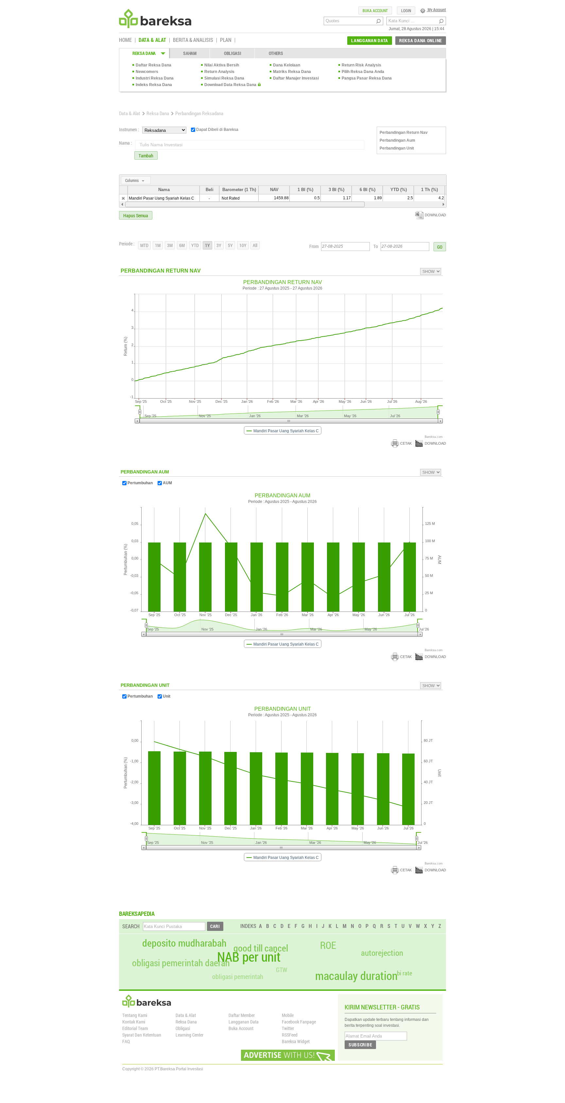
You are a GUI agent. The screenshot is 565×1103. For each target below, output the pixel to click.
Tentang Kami (134, 1015)
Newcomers (147, 71)
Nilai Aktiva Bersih (221, 65)
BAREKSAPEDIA (137, 913)
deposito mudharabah (184, 943)
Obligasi (183, 1028)
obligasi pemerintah (237, 976)
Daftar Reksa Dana (153, 65)
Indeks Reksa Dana (154, 84)
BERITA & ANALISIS (193, 40)
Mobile (288, 1015)
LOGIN (406, 10)
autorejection (382, 953)
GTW (281, 970)
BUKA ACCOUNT (375, 10)
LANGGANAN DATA (369, 40)
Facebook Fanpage (299, 1022)
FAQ (126, 1041)
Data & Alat (129, 113)
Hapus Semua (135, 215)
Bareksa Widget (296, 1041)
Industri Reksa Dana (155, 78)
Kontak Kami (133, 1022)
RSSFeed (290, 1035)
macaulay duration (356, 975)
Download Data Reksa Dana (230, 84)
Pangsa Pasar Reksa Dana (367, 78)
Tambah (146, 155)
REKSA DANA (144, 53)
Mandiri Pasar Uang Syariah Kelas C (161, 198)
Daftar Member (242, 1015)
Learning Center (189, 1035)
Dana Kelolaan (286, 65)
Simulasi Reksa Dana (224, 78)
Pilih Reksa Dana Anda (363, 71)
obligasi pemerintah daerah (181, 963)
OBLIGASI (232, 53)
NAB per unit (249, 956)
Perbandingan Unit (397, 148)
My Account (436, 9)
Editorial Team (135, 1028)
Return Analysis (219, 71)
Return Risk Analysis (361, 65)
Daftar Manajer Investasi (296, 78)
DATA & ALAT (152, 40)
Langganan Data (244, 1022)
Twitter (288, 1028)
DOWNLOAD (435, 215)
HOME (125, 40)
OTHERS (276, 53)
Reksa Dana (157, 113)
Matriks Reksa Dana (292, 71)
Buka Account (241, 1028)
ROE (328, 945)
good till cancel (260, 948)
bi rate (404, 973)
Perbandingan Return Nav (404, 132)
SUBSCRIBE (360, 1044)
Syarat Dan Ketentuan (141, 1035)
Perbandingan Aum (397, 140)
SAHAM (190, 53)
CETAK (406, 443)
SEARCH (131, 926)
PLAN (225, 40)
